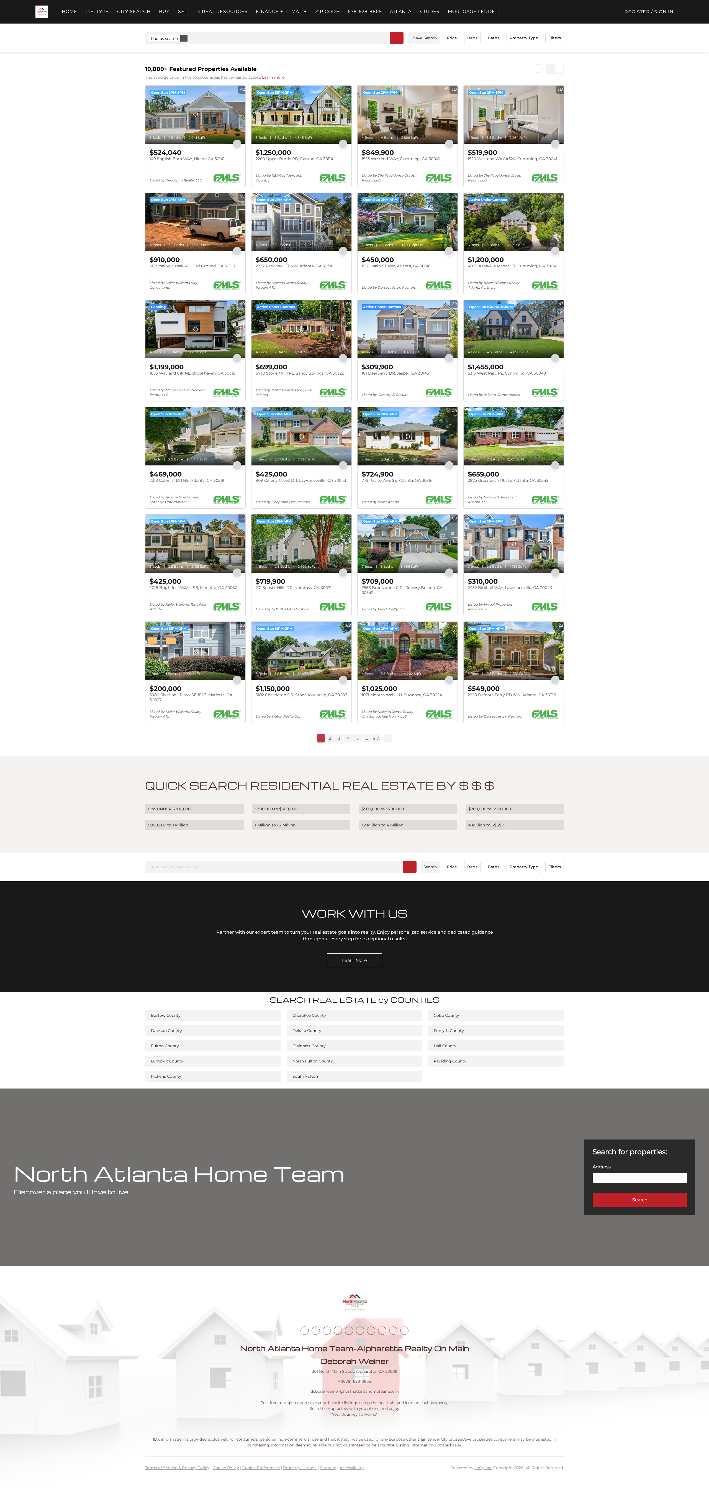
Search (430, 866)
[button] (41, 12)
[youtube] (360, 1330)
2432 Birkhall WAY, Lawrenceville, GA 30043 (510, 587)
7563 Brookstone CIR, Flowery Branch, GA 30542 (402, 590)
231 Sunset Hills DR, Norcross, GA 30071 (294, 587)
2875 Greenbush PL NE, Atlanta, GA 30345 (508, 480)
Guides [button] (430, 11)
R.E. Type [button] (97, 11)
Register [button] (637, 11)
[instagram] (349, 1330)
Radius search (164, 38)
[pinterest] (393, 1330)
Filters (554, 37)
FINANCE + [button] (269, 11)
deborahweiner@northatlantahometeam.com (354, 1391)
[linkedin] (316, 1330)
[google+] (404, 1330)
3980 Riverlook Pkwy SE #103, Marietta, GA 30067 (191, 697)
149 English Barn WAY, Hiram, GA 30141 (187, 158)
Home (69, 11)
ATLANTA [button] (401, 11)
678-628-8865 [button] (365, 11)
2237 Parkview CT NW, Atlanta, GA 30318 (294, 265)
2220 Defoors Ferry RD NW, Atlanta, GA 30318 (512, 694)
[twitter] (327, 1330)
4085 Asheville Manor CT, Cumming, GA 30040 (513, 265)
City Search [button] (134, 11)
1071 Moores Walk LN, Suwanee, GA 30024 (402, 694)
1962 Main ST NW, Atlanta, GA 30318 (396, 265)
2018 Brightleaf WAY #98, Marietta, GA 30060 (193, 587)
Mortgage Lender (473, 11)
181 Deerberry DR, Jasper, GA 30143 (395, 373)
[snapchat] (382, 1330)
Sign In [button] (664, 11)
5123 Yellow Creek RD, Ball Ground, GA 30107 (192, 265)
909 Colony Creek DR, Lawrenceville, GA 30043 (301, 480)
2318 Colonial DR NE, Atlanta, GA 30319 (187, 480)
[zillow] (338, 1330)
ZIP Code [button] (327, 11)
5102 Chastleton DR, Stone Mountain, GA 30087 (301, 694)
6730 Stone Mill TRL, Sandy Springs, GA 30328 (300, 373)
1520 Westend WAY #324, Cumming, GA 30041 (512, 158)
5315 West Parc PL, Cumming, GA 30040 (507, 373)
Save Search (425, 37)
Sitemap (328, 1467)
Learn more (273, 77)
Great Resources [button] (223, 11)
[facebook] (304, 1330)
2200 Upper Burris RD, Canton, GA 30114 (294, 158)
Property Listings (300, 1467)
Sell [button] (184, 11)
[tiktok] (371, 1330)
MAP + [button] (299, 11)
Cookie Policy (226, 1467)
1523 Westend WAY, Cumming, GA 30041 (401, 158)
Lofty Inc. (483, 1467)
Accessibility (352, 1467)
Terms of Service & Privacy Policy (177, 1467)
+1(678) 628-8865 (354, 1381)
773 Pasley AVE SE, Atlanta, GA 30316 (397, 480)
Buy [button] (164, 11)
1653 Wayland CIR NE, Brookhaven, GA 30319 (192, 373)
